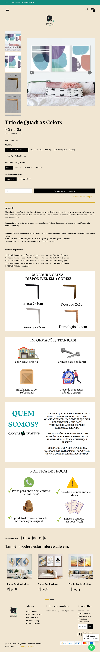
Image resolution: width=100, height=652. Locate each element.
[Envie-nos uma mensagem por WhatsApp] (91, 647)
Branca (18, 167)
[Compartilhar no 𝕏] (29, 538)
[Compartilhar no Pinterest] (34, 538)
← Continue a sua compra (81, 196)
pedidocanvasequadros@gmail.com (60, 611)
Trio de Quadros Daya (48, 584)
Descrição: (10, 208)
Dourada (28, 167)
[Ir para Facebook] (79, 634)
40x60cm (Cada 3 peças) (40, 150)
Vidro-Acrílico (24, 179)
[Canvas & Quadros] (50, 20)
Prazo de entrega (33, 620)
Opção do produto (13, 174)
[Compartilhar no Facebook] (23, 538)
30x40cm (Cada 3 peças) (16, 150)
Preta (8, 167)
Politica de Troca (32, 617)
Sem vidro (10, 179)
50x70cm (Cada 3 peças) (64, 150)
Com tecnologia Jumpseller (25, 646)
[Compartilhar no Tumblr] (40, 538)
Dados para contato (34, 614)
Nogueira (39, 167)
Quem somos (31, 611)
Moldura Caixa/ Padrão (15, 162)
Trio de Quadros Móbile (18, 584)
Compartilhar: (11, 538)
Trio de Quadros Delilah (79, 584)
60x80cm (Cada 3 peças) (16, 156)
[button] (32, 72)
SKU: (7, 141)
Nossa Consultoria (33, 623)
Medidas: (9, 145)
